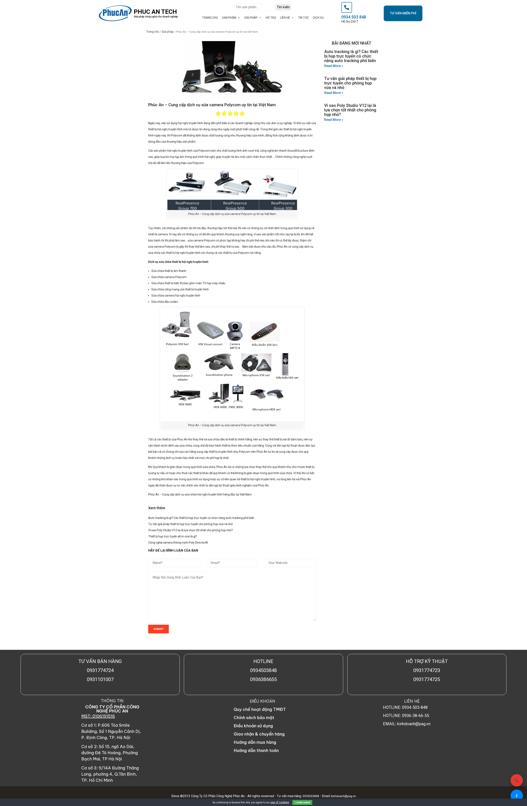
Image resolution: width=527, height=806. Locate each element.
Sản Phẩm (229, 17)
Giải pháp (168, 31)
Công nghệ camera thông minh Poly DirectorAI (178, 542)
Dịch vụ (318, 17)
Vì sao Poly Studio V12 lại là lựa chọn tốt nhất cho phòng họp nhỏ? (190, 530)
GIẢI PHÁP (251, 17)
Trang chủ (152, 31)
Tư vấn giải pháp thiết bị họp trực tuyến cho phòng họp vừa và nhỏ (190, 524)
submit (158, 628)
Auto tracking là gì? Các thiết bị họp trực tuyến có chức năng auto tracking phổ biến (201, 518)
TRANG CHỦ (210, 17)
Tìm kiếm (283, 7)
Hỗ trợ (271, 17)
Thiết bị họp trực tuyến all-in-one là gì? (172, 536)
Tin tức (303, 17)
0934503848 (311, 796)
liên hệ (285, 17)
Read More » (333, 66)
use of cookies (279, 802)
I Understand (302, 802)
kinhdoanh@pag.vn (343, 796)
